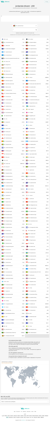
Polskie (14, 417)
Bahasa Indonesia (35, 415)
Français (25, 415)
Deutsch (11, 415)
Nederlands (11, 417)
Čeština (6, 415)
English (18, 415)
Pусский (21, 417)
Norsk (7, 417)
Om (21, 411)
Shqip (25, 417)
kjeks (15, 411)
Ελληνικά (15, 415)
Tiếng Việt (35, 417)
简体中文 (39, 417)
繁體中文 (42, 417)
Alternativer (29, 411)
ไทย (30, 417)
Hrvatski (30, 415)
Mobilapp (46, 1)
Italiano (40, 415)
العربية (3, 415)
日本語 (43, 415)
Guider (32, 411)
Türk (32, 417)
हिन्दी (27, 415)
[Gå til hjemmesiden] (5, 2)
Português (18, 417)
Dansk (9, 415)
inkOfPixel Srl (23, 420)
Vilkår (35, 411)
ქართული (46, 415)
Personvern (18, 411)
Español (22, 415)
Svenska (27, 417)
